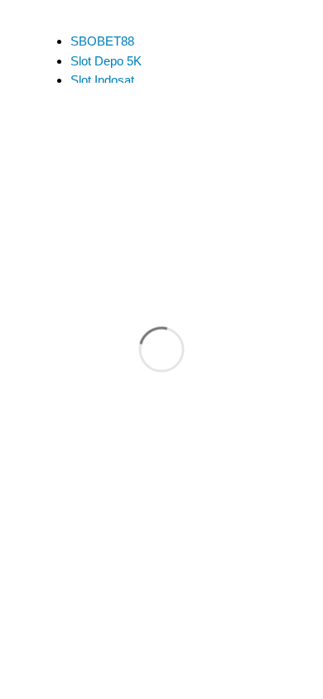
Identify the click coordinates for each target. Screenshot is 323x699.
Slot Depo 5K (106, 61)
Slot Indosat (102, 80)
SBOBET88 (102, 41)
